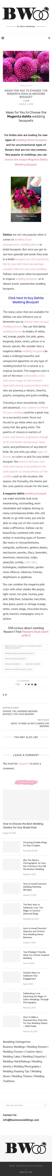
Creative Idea (33, 1051)
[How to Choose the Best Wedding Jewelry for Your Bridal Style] (26, 805)
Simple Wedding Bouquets (15, 659)
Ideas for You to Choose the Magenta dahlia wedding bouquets (23, 647)
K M (27, 100)
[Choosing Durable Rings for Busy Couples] (11, 847)
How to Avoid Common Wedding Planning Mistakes (35, 887)
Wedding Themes (22, 1076)
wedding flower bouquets (31, 140)
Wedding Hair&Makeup (16, 1061)
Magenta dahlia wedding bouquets (19, 653)
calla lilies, (31, 562)
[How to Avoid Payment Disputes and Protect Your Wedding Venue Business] (11, 932)
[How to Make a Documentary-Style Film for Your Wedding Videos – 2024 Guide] (11, 1021)
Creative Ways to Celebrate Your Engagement (31, 975)
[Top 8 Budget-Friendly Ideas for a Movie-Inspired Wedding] (11, 956)
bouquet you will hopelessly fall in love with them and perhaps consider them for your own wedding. (26, 264)
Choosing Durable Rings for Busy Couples (35, 844)
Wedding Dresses (37, 1046)
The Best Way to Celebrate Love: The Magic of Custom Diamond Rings (33, 909)
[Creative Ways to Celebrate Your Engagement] (11, 977)
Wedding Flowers (26, 86)
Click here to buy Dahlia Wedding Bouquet (26, 300)
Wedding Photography (26, 1066)
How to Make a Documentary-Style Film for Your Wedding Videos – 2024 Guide (35, 1021)
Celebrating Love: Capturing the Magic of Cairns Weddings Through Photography (36, 998)
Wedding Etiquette (34, 1056)
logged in (23, 763)
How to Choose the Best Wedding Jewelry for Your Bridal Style (23, 825)
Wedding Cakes (12, 1056)
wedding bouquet (32, 351)
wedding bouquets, (27, 279)
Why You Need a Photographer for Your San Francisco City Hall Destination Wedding (34, 864)
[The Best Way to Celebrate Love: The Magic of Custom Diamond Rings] (11, 909)
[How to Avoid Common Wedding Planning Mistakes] (11, 888)
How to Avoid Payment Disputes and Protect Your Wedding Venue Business (35, 933)
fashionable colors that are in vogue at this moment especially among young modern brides (26, 380)
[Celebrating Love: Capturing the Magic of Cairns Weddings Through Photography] (11, 997)
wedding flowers (12, 331)
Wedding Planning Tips (16, 1071)
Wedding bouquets (13, 664)
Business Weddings (14, 1046)
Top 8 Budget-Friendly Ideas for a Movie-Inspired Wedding (36, 955)
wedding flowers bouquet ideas (18, 669)
